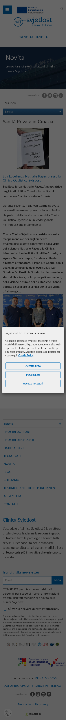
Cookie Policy (25, 355)
